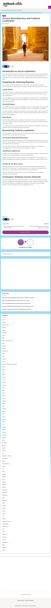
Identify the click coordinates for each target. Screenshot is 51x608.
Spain (3, 497)
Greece (3, 393)
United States (5, 526)
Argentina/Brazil (5, 324)
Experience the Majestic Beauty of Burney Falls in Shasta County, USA (18, 297)
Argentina (4, 322)
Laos (3, 424)
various (3, 531)
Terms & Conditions (29, 600)
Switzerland (4, 500)
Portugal (4, 474)
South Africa (4, 492)
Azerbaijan (4, 332)
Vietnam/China (5, 542)
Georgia (4, 382)
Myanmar (4, 450)
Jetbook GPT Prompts (25, 594)
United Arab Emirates (6, 521)
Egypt (3, 372)
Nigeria (3, 461)
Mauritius (4, 437)
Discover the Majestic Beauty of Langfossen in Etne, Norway (16, 300)
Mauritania (4, 434)
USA (3, 529)
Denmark (4, 366)
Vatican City (4, 534)
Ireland (3, 411)
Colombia (4, 358)
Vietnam (4, 539)
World (3, 544)
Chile (3, 353)
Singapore (4, 484)
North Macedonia (5, 463)
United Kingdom (5, 523)
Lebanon (4, 427)
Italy (3, 413)
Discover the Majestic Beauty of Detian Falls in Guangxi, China (16, 303)
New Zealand (5, 458)
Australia (4, 327)
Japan (3, 416)
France (3, 379)
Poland (3, 471)
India (3, 406)
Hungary (4, 400)
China (3, 356)
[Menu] (49, 7)
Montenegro (4, 442)
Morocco (4, 445)
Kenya (3, 421)
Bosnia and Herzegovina (7, 340)
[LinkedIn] (8, 66)
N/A (3, 453)
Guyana (3, 398)
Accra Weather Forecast (7, 253)
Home (3, 10)
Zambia (3, 550)
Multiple (3, 448)
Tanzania (4, 505)
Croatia (3, 361)
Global (3, 390)
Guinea (3, 395)
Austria (3, 330)
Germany (4, 385)
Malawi (3, 429)
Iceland (3, 403)
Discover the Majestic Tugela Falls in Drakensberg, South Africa (16, 309)
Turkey (3, 513)
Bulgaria (4, 345)
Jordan (3, 419)
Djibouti (3, 369)
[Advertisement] (25, 200)
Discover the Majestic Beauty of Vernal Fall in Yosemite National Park (17, 306)
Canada (3, 348)
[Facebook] (3, 66)
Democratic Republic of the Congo (9, 364)
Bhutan (3, 335)
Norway (3, 466)
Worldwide (4, 547)
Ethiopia (4, 374)
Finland (3, 377)
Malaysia (4, 432)
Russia (3, 479)
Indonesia (4, 408)
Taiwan (3, 503)
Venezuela (4, 537)
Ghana (4, 15)
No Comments (6, 23)
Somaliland (4, 489)
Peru (3, 469)
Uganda (3, 518)
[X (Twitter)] (6, 66)
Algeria (3, 319)
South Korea (4, 495)
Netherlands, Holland (6, 455)
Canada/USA (5, 351)
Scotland (4, 482)
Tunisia (3, 510)
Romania (4, 476)
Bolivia (3, 337)
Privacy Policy (20, 600)
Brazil (3, 343)
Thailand (4, 508)
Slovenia (4, 487)
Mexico (3, 440)
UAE (3, 516)
